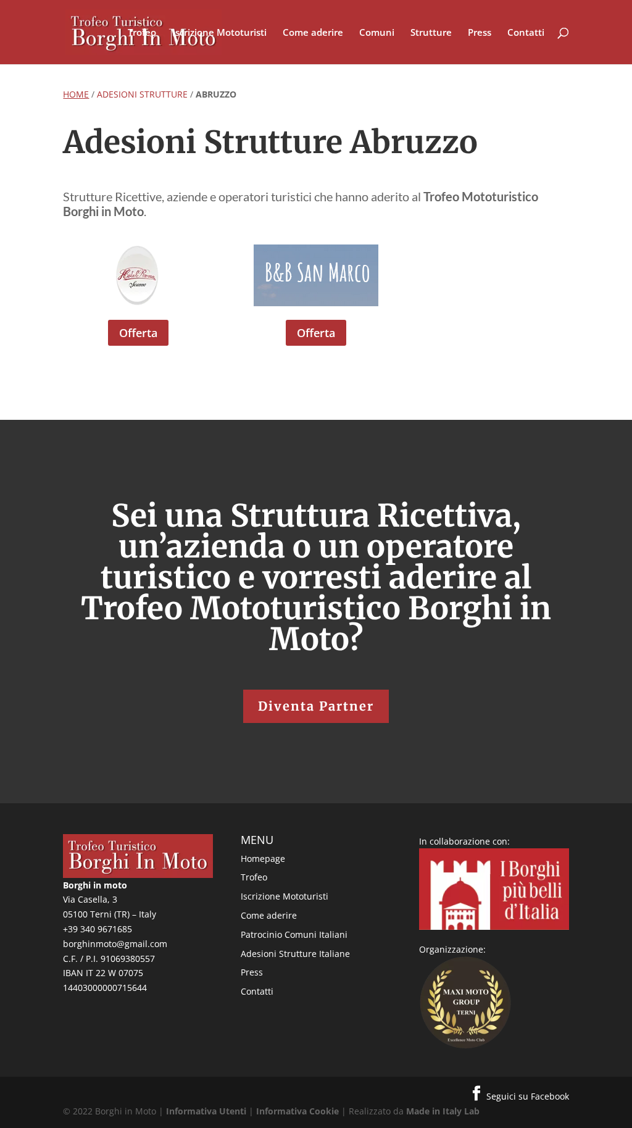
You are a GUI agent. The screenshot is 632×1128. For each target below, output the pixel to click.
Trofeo (142, 33)
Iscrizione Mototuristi (219, 33)
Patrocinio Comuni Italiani (294, 934)
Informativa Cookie (297, 1111)
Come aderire (313, 33)
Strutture (431, 33)
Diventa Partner (316, 706)
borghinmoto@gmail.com (115, 944)
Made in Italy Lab (443, 1111)
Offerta (138, 332)
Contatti (525, 33)
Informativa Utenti (206, 1111)
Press (479, 33)
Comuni (376, 33)
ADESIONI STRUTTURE (142, 94)
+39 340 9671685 (97, 929)
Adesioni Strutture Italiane (295, 953)
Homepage (263, 858)
